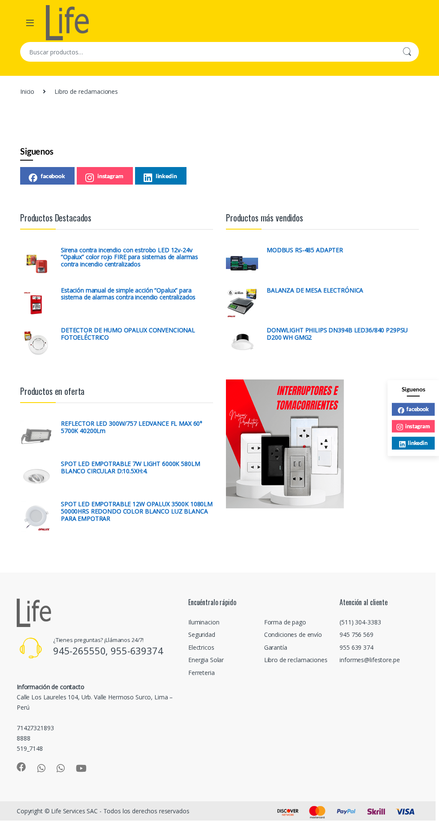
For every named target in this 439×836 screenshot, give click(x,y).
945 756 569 (356, 634)
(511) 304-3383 (360, 622)
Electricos (201, 647)
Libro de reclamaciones (296, 660)
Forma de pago (285, 622)
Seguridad (201, 634)
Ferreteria (201, 673)
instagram (110, 175)
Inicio (27, 91)
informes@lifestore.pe (370, 660)
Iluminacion (203, 622)
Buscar (407, 52)
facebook (53, 175)
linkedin (166, 175)
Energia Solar (206, 660)
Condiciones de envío (293, 634)
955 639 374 (356, 647)
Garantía (275, 647)
